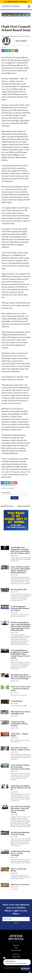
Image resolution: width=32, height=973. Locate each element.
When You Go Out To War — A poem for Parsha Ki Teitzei (20, 689)
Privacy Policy (16, 957)
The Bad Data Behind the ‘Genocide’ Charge (20, 833)
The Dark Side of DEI (19, 590)
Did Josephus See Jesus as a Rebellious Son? (21, 713)
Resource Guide (16, 950)
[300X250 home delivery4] (16, 520)
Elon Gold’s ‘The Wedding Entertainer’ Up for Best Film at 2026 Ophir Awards (20, 809)
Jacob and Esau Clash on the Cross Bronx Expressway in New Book (20, 767)
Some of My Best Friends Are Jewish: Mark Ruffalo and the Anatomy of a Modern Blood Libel (20, 570)
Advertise (16, 945)
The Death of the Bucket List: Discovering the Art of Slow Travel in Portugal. (21, 677)
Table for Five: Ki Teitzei (20, 885)
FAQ (16, 948)
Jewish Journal (11, 6)
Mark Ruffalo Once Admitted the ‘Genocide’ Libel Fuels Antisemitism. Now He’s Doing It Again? (20, 550)
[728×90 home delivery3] (16, 14)
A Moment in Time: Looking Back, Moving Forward (19, 724)
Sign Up (14, 498)
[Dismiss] (4, 958)
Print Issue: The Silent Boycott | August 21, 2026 (20, 749)
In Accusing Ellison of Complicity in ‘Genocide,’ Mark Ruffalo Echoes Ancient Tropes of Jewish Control (20, 654)
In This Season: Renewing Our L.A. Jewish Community (20, 853)
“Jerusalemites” (17, 701)
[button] (3, 50)
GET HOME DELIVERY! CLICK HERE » (16, 2)
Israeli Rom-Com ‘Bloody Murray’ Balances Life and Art (21, 788)
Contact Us (16, 954)
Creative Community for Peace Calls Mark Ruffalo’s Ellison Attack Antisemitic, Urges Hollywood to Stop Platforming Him (21, 626)
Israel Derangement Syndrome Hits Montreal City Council (20, 608)
